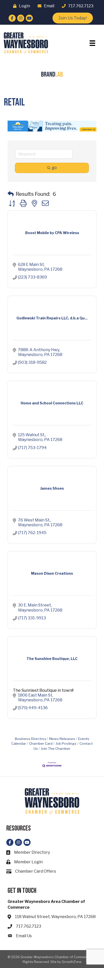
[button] (11, 194)
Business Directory (30, 739)
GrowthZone (72, 962)
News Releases (62, 739)
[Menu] (92, 43)
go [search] (54, 167)
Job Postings (66, 743)
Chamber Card (41, 743)
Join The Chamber (55, 748)
